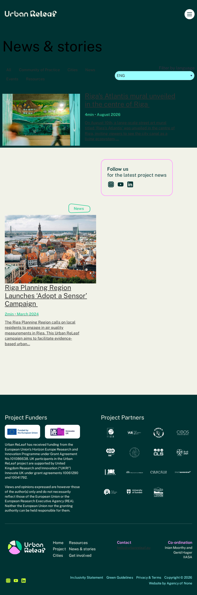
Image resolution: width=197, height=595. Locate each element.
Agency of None (179, 583)
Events (12, 79)
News (90, 70)
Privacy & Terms (148, 577)
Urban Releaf (31, 13)
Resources (35, 79)
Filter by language (177, 67)
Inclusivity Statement (86, 577)
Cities (73, 70)
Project (59, 549)
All (8, 70)
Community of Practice (39, 70)
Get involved (80, 555)
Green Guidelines (119, 577)
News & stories (82, 549)
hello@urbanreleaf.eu (133, 548)
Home (58, 542)
